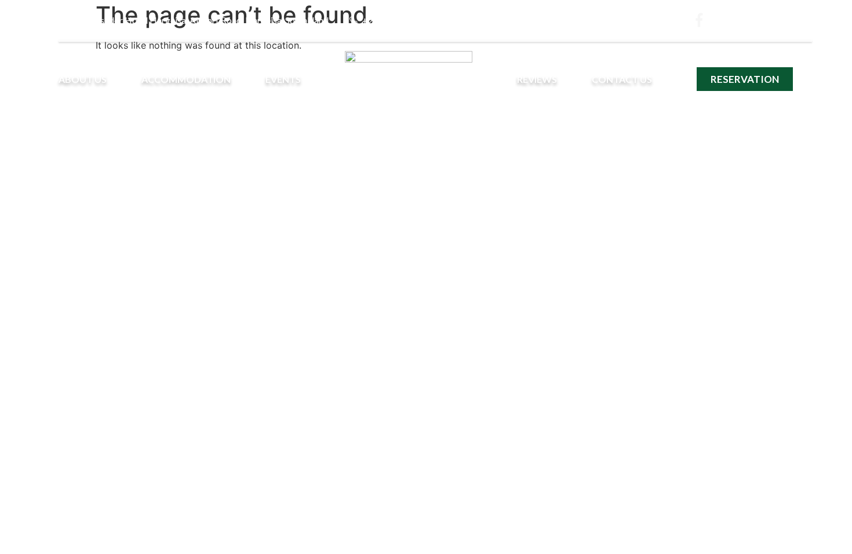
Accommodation (186, 79)
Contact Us (622, 79)
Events (283, 79)
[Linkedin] (786, 20)
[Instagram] (728, 20)
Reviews (537, 79)
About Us (83, 79)
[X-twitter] (757, 20)
